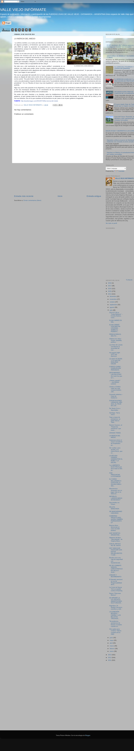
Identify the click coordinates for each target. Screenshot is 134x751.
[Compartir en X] (58, 105)
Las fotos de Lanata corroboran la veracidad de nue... (115, 347)
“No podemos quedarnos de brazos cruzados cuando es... (115, 623)
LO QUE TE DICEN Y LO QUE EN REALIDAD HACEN (115, 361)
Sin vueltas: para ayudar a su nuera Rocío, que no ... (115, 450)
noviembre (113, 299)
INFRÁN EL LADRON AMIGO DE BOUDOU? (115, 498)
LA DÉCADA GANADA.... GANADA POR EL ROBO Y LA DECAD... (115, 459)
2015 (110, 291)
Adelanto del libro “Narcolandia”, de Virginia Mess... (115, 539)
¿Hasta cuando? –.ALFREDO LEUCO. (114, 382)
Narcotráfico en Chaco (114, 503)
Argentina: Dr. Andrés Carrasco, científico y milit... (115, 607)
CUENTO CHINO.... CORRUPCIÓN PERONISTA (115, 368)
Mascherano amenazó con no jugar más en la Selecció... (115, 491)
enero (112, 651)
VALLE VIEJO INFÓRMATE (23, 10)
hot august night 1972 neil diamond (114, 354)
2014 (110, 294)
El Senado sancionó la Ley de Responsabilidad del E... (115, 582)
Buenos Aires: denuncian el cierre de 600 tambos (114, 528)
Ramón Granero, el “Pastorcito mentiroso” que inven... (115, 427)
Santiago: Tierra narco (114, 413)
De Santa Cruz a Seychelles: (114, 409)
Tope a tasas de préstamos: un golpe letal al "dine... (114, 419)
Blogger (87, 735)
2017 (110, 286)
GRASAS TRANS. (115, 433)
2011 (110, 660)
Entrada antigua (94, 196)
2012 (110, 657)
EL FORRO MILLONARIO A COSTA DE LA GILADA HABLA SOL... (115, 482)
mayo (112, 640)
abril (111, 643)
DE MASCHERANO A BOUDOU (115, 512)
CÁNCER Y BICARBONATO (115, 575)
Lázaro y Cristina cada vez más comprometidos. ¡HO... (115, 389)
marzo (112, 646)
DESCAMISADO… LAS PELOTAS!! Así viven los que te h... (115, 375)
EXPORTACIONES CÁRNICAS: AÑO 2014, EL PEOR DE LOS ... (115, 403)
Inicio (60, 196)
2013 (110, 655)
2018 (110, 283)
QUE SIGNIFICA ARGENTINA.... (115, 534)
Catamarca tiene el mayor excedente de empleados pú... (115, 442)
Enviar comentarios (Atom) (32, 200)
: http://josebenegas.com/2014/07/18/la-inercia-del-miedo (36, 101)
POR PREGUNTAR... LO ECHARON (115, 474)
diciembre (113, 296)
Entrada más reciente (23, 196)
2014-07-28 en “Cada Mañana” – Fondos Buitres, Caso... (116, 315)
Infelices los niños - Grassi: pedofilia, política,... (115, 340)
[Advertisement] (57, 179)
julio (111, 310)
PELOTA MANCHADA (114, 508)
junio (111, 637)
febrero (112, 648)
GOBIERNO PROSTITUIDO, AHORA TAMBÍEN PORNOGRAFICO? (116, 519)
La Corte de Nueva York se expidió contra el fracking (115, 589)
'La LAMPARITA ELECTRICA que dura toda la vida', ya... (116, 467)
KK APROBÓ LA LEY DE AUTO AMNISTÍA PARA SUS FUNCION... (115, 600)
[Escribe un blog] (56, 105)
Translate (121, 171)
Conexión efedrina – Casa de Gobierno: (116, 396)
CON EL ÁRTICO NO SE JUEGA (115, 544)
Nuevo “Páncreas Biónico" (115, 594)
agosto (112, 307)
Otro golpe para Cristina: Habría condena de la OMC (115, 631)
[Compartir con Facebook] (60, 105)
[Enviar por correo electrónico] (54, 105)
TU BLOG (129, 280)
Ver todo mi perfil (111, 223)
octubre (112, 302)
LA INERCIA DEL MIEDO (114, 436)
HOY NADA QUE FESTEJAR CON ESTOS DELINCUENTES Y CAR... (115, 551)
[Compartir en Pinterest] (62, 105)
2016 (110, 288)
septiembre (114, 304)
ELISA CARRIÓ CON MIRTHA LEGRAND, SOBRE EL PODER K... (114, 328)
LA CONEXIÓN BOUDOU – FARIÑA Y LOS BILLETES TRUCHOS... (115, 615)
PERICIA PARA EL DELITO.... (115, 335)
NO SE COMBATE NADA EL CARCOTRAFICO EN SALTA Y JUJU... (116, 569)
